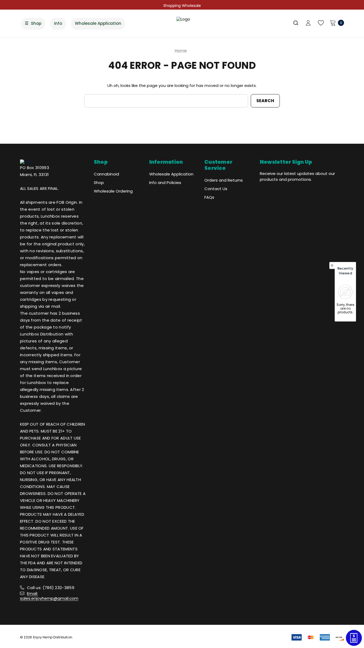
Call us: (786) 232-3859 (50, 587)
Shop (99, 182)
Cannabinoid (106, 174)
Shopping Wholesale (182, 5)
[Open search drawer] (296, 23)
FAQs (209, 197)
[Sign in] (308, 23)
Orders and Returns (223, 180)
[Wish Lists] (320, 23)
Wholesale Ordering (113, 191)
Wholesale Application (171, 174)
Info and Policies (165, 182)
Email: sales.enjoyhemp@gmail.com (49, 596)
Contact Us (215, 188)
